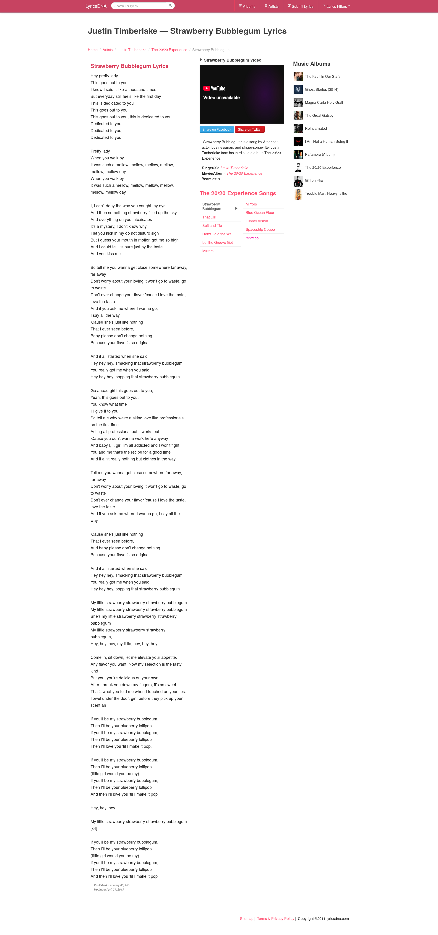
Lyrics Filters (337, 6)
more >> (252, 237)
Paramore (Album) (320, 154)
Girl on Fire (314, 180)
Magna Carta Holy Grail (324, 102)
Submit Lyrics (302, 6)
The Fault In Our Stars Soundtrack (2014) (322, 78)
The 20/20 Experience (244, 173)
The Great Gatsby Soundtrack (319, 117)
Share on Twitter (250, 129)
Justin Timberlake (234, 167)
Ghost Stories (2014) (321, 89)
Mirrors (208, 250)
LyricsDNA (96, 6)
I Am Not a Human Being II (326, 141)
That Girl (209, 217)
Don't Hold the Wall (217, 233)
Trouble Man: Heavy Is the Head (326, 195)
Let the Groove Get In (219, 242)
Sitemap (246, 918)
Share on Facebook (217, 129)
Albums (248, 6)
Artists (273, 6)
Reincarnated (316, 128)
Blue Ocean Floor (260, 212)
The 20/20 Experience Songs (238, 193)
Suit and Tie (212, 225)
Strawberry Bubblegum (211, 206)
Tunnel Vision (257, 220)
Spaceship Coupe (260, 229)
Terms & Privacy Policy (275, 918)
